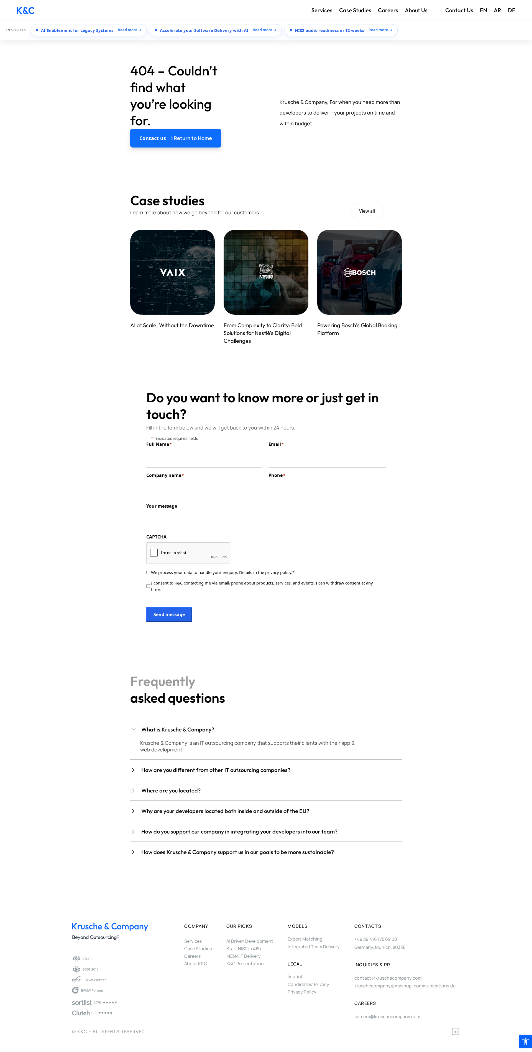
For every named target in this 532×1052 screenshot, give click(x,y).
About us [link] (416, 10)
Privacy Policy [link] (302, 992)
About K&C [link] (195, 963)
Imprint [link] (295, 977)
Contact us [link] (459, 10)
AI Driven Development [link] (249, 941)
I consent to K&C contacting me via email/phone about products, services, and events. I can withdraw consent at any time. (262, 586)
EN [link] (483, 10)
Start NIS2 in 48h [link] (243, 949)
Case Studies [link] (355, 10)
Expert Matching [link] (305, 939)
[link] (525, 1041)
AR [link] (497, 10)
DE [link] (511, 10)
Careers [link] (388, 10)
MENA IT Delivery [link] (243, 956)
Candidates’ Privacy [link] (308, 984)
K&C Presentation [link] (245, 963)
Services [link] (321, 10)
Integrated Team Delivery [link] (314, 947)
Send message (169, 614)
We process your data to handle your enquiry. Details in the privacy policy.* (223, 572)
